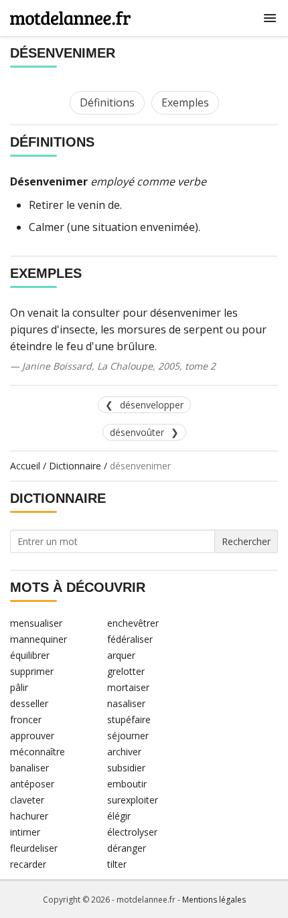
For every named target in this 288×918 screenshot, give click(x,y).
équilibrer (30, 655)
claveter (27, 799)
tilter (117, 864)
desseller (29, 703)
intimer (25, 832)
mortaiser (128, 687)
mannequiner (38, 639)
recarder (28, 864)
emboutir (127, 783)
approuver (32, 735)
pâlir (19, 687)
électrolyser (132, 832)
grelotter (126, 671)
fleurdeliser (34, 848)
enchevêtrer (133, 623)
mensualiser (36, 623)
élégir (119, 816)
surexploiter (132, 799)
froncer (26, 719)
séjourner (128, 735)
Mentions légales (214, 899)
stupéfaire (129, 719)
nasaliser (126, 703)
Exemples (185, 102)
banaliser (29, 767)
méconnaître (37, 751)
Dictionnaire (75, 465)
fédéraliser (130, 639)
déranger (126, 848)
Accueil (25, 465)
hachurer (29, 816)
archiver (124, 751)
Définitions (107, 102)
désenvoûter (137, 432)
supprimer (32, 671)
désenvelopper (152, 404)
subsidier (126, 767)
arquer (121, 655)
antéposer (32, 783)
